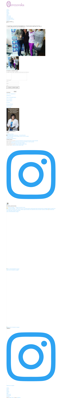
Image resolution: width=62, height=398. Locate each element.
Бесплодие (8, 102)
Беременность (8, 95)
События (7, 13)
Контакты (8, 20)
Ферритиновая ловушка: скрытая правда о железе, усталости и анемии (17, 136)
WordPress (18, 397)
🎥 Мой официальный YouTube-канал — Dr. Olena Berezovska (16, 135)
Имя (7, 81)
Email (7, 83)
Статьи (7, 9)
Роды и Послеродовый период (11, 97)
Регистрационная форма (10, 19)
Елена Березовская (10, 27)
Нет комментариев (22, 27)
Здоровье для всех (9, 105)
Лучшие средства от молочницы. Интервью (18, 142)
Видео (7, 14)
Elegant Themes (11, 397)
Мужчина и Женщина (9, 104)
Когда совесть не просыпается (11, 138)
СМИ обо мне (8, 15)
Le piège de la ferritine (9, 137)
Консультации (8, 395)
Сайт (7, 85)
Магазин (7, 12)
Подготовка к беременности (10, 93)
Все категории (8, 107)
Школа (7, 11)
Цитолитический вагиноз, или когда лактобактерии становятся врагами (26, 140)
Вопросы (7, 10)
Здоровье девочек (9, 100)
